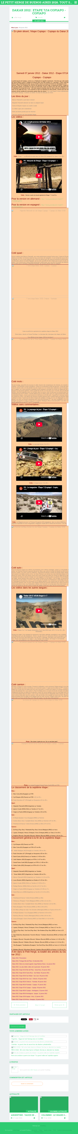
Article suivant (58, 1005)
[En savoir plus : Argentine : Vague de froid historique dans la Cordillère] (24, 1108)
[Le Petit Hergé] (14, 1069)
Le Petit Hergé (33, 1070)
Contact (40, 1130)
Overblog (43, 1125)
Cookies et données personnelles (64, 1130)
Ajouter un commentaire (27, 1083)
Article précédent (20, 1005)
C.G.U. (54, 1130)
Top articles (34, 1130)
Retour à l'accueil (40, 1005)
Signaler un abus (48, 1130)
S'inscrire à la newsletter (17, 1026)
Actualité (40, 17)
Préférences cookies (38, 1131)
